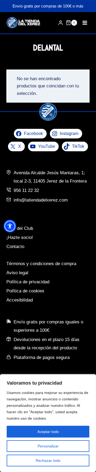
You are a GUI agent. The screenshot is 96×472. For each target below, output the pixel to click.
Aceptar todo (48, 432)
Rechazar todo (48, 460)
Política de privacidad (27, 281)
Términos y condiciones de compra (41, 263)
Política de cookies (25, 290)
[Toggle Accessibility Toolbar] (10, 226)
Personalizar (48, 446)
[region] (48, 423)
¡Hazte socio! (19, 237)
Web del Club (19, 228)
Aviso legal (17, 272)
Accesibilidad (19, 300)
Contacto (15, 246)
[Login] (60, 22)
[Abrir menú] (85, 22)
